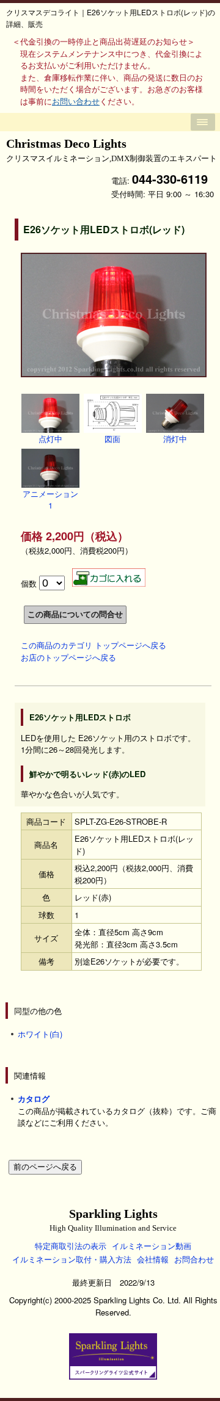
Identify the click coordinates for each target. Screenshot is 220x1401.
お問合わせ (194, 1259)
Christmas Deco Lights (111, 150)
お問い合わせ (76, 101)
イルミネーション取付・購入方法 (71, 1259)
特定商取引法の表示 (70, 1245)
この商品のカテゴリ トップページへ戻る (93, 645)
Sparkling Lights (113, 1220)
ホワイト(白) (40, 1034)
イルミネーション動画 (151, 1245)
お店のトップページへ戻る (68, 657)
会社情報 (153, 1259)
